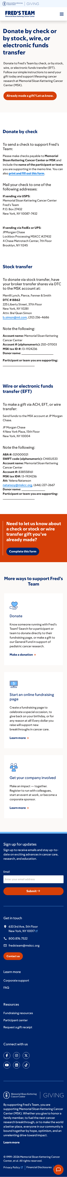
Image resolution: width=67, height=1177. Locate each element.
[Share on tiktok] (26, 1065)
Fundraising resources (18, 1013)
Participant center (15, 1020)
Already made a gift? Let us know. (30, 95)
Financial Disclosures (39, 1167)
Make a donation (21, 654)
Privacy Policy (11, 1167)
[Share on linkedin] (16, 1065)
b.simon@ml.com (15, 317)
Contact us (13, 956)
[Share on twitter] (26, 1055)
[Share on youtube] (6, 1065)
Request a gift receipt (17, 1027)
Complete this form (22, 551)
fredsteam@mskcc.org (24, 945)
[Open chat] (58, 1170)
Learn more (18, 738)
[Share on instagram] (16, 1055)
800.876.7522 (18, 938)
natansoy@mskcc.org (17, 485)
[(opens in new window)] (21, 3)
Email (6, 871)
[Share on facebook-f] (6, 1055)
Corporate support (16, 980)
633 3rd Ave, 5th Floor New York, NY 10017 (23, 929)
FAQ (6, 987)
